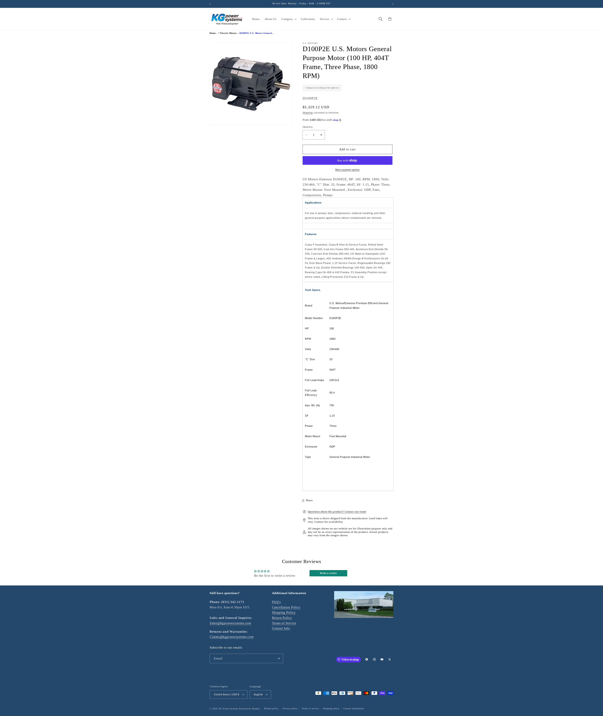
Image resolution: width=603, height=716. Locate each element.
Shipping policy (331, 708)
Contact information (353, 708)
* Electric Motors (227, 33)
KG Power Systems (228, 708)
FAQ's (276, 602)
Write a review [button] (328, 573)
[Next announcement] (393, 4)
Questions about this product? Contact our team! (337, 511)
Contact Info (281, 628)
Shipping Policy (284, 612)
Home (213, 33)
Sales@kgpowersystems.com (230, 623)
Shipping (308, 112)
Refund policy (271, 708)
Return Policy (282, 617)
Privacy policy (290, 708)
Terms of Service (284, 623)
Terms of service (310, 708)
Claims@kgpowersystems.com (232, 636)
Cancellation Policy (286, 607)
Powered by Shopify (249, 708)
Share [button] (309, 500)
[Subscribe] (278, 658)
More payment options (347, 169)
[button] (288, 19)
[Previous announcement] (210, 4)
